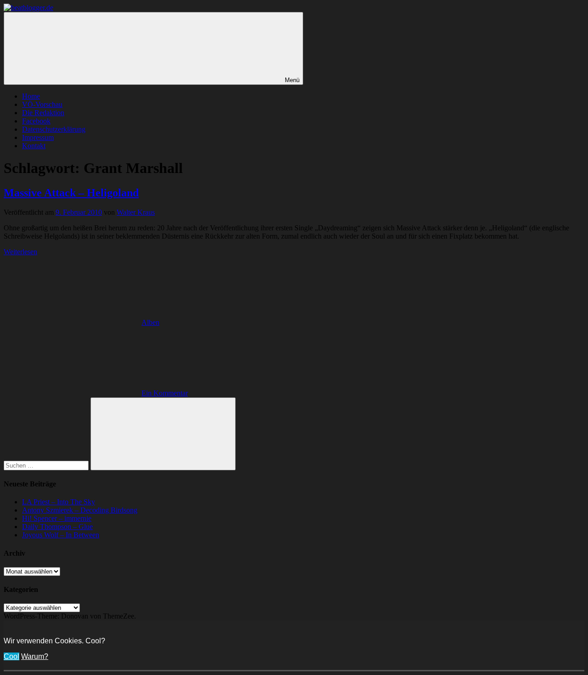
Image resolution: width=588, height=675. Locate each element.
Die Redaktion (43, 113)
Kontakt (33, 146)
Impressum (38, 137)
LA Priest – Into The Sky (58, 502)
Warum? (34, 656)
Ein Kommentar (164, 393)
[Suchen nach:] (47, 465)
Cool (11, 656)
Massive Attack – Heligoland (71, 193)
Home (31, 96)
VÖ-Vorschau (42, 104)
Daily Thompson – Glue (57, 526)
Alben (150, 322)
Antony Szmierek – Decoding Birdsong (79, 510)
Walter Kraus (136, 212)
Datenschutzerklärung (53, 129)
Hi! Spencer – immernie (56, 518)
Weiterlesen (20, 252)
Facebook (36, 121)
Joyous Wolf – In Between (60, 535)
